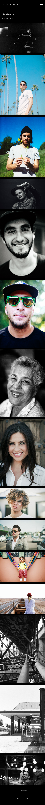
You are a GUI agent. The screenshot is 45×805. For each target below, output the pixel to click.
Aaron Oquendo (10, 4)
